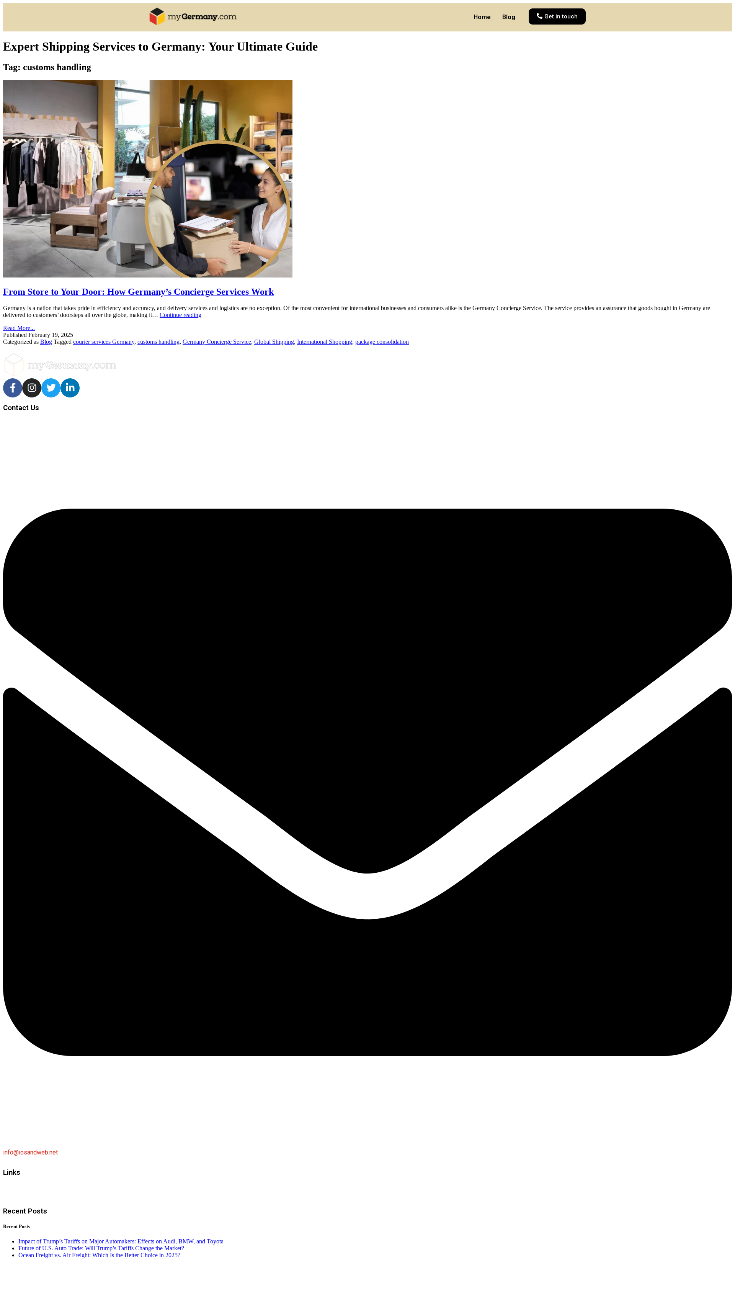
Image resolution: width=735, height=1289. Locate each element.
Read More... (19, 328)
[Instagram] (31, 387)
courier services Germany (103, 341)
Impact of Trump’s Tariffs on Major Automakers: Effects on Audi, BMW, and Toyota (121, 1241)
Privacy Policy (23, 1192)
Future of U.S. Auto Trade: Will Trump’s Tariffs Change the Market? (101, 1248)
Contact (14, 1185)
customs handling (158, 341)
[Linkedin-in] (70, 387)
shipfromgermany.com (81, 1275)
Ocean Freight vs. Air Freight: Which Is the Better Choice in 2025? (99, 1255)
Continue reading (180, 315)
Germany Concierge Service (217, 341)
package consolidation (382, 341)
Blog (508, 17)
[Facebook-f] (12, 387)
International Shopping (324, 341)
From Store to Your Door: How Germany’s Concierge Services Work (138, 292)
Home (482, 17)
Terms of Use (22, 1198)
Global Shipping (274, 341)
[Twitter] (50, 387)
